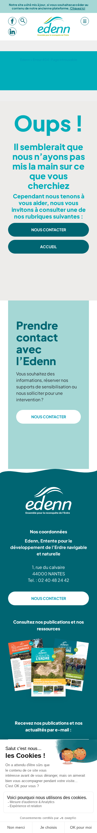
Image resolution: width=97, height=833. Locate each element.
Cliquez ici (77, 8)
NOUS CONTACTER (48, 416)
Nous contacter (48, 229)
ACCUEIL (48, 246)
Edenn (25, 60)
